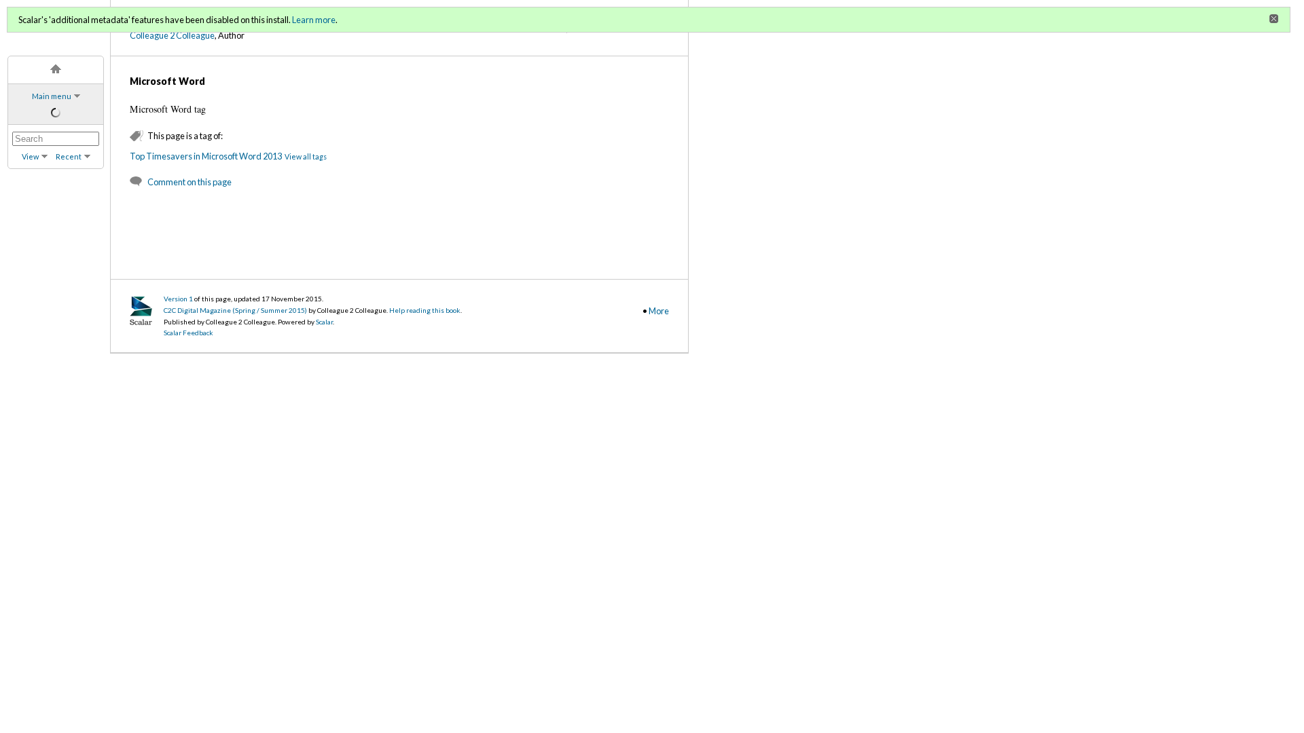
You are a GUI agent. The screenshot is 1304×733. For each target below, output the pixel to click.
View (30, 156)
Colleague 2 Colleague (172, 35)
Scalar (324, 322)
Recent (69, 156)
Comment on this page (189, 181)
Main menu (51, 96)
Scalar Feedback (188, 332)
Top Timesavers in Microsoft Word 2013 (206, 156)
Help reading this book (424, 310)
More (659, 310)
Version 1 (178, 299)
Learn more (314, 19)
